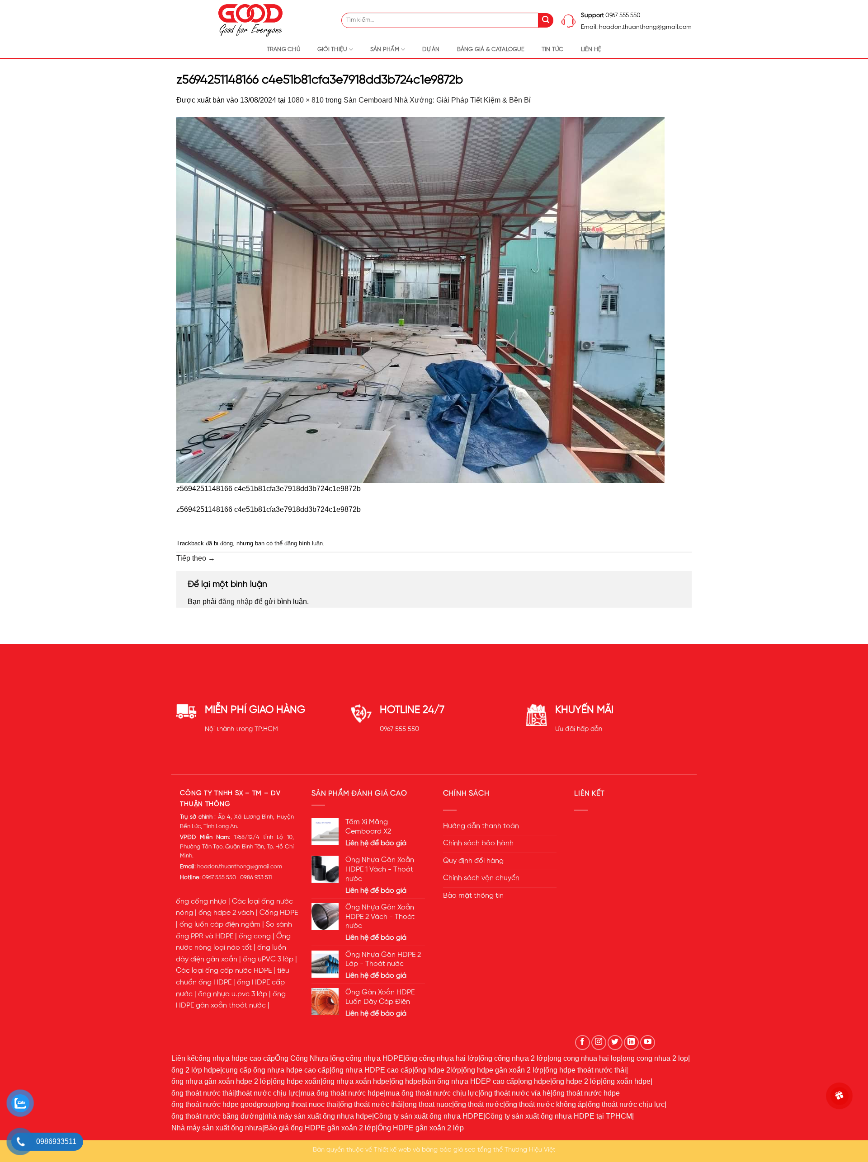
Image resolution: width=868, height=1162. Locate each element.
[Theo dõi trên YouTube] (647, 1042)
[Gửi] (545, 20)
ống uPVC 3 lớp (268, 959)
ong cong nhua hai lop (585, 1058)
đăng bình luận (303, 543)
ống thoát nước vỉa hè (515, 1093)
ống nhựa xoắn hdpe (355, 1081)
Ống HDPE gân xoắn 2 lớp (420, 1128)
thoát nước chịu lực (267, 1093)
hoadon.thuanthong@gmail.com (239, 867)
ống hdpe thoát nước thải (585, 1070)
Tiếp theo (195, 558)
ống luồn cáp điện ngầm (219, 924)
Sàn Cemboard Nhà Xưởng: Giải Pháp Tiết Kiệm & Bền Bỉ (437, 100)
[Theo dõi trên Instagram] (598, 1042)
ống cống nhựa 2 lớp (513, 1058)
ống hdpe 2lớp (437, 1070)
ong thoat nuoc (428, 1104)
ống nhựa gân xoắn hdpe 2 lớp (221, 1081)
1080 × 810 (306, 100)
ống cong (255, 936)
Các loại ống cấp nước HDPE (224, 971)
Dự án (430, 49)
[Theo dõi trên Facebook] (582, 1042)
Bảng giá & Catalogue (490, 49)
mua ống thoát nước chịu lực (432, 1093)
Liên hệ (591, 49)
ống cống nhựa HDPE (367, 1058)
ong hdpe (535, 1081)
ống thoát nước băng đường (217, 1116)
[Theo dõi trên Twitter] (615, 1042)
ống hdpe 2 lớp (576, 1081)
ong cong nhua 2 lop (655, 1058)
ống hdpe (406, 1081)
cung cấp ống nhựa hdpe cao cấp (276, 1070)
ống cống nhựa (201, 901)
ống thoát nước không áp (545, 1104)
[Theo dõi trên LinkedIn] (631, 1042)
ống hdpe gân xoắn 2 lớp (503, 1070)
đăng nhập (235, 601)
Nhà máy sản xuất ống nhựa (216, 1128)
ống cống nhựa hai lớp (441, 1058)
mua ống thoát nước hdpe (342, 1093)
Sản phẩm (384, 49)
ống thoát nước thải (202, 1093)
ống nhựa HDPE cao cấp (371, 1070)
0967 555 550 (399, 729)
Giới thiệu (332, 49)
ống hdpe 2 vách (226, 913)
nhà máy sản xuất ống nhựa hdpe (318, 1116)
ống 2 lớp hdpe (195, 1070)
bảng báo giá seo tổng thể (462, 1150)
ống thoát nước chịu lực (626, 1104)
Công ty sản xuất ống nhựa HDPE (428, 1116)
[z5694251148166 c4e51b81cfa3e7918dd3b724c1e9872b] (420, 299)
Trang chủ (283, 49)
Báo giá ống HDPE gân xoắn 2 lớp (320, 1128)
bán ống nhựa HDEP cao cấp (470, 1081)
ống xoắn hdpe (627, 1081)
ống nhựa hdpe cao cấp (236, 1058)
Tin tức (553, 49)
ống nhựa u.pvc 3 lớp (232, 994)
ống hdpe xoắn (297, 1081)
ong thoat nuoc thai (307, 1104)
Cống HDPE (278, 913)
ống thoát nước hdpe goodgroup (223, 1104)
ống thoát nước (478, 1104)
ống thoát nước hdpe (586, 1093)
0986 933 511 (256, 878)
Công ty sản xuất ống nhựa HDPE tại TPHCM (558, 1116)
